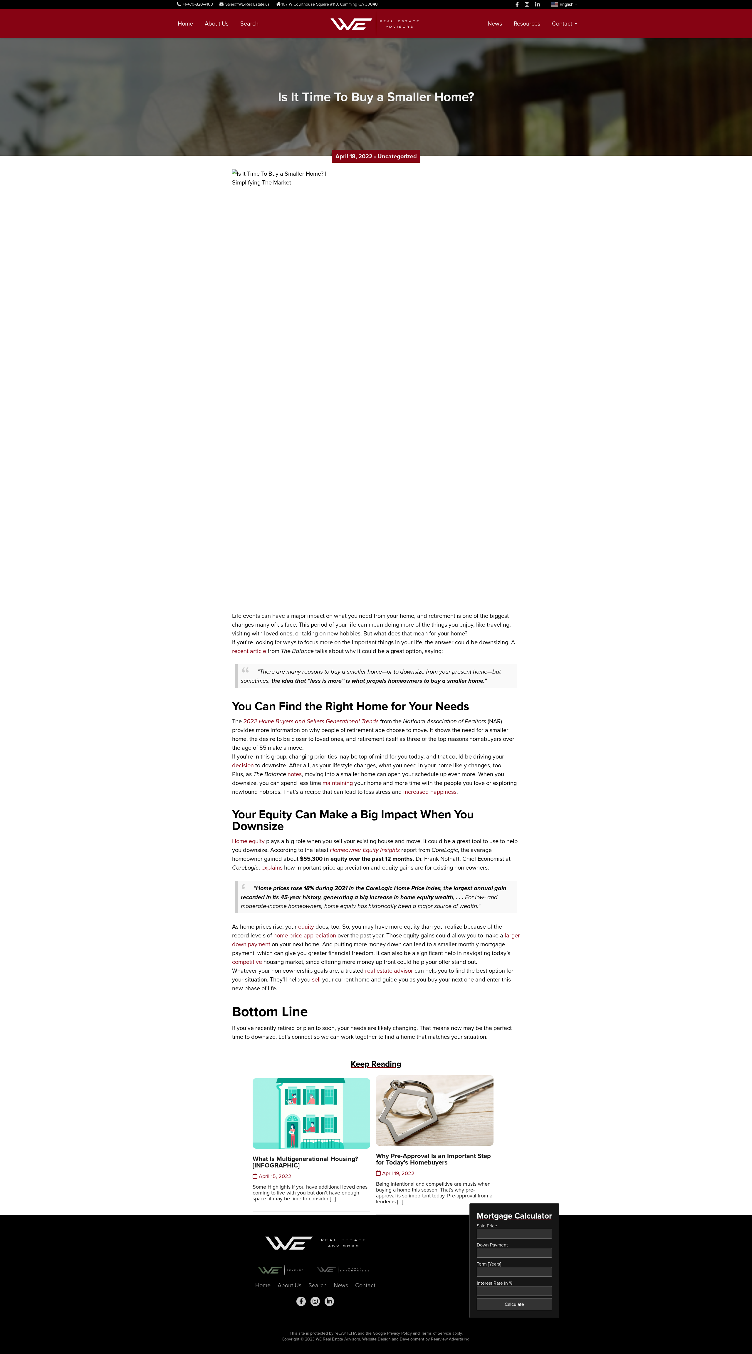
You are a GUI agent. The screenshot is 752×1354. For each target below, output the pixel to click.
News (495, 23)
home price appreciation (304, 935)
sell (316, 979)
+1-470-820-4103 (197, 4)
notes (295, 774)
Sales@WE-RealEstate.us (247, 4)
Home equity (248, 841)
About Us (217, 23)
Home (185, 23)
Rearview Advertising (450, 1339)
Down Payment (492, 1244)
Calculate (514, 1304)
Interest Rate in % (495, 1283)
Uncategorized (397, 156)
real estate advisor (389, 970)
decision (243, 765)
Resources (527, 23)
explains (272, 867)
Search (249, 23)
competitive (247, 961)
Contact (562, 23)
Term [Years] (489, 1264)
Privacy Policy (399, 1333)
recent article (249, 651)
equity (306, 926)
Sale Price (487, 1225)
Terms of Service (436, 1333)
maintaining (338, 782)
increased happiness (429, 791)
